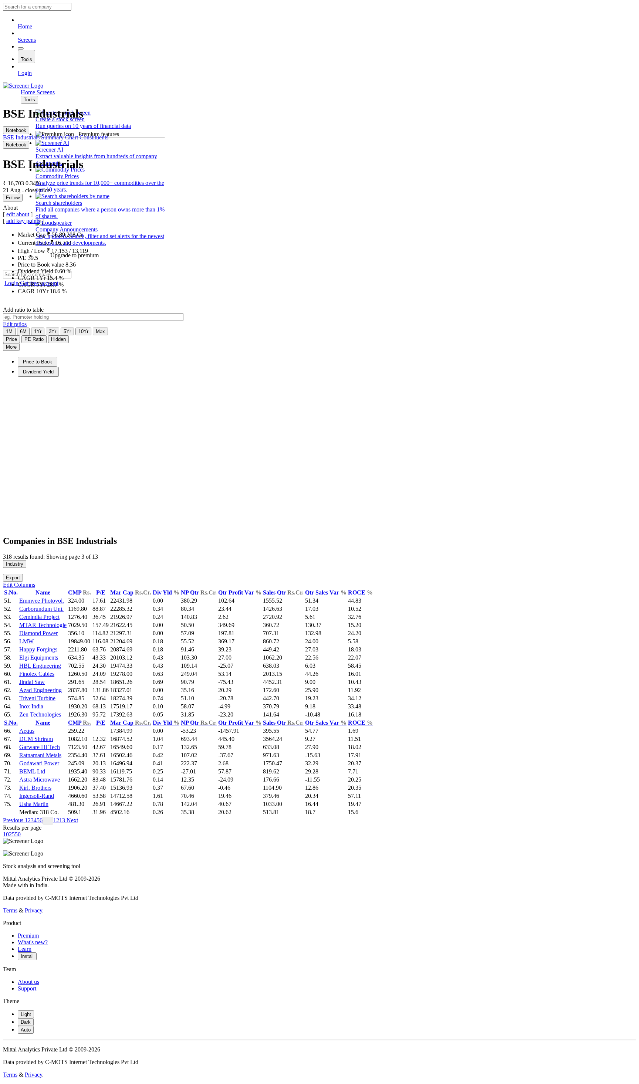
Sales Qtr (283, 592)
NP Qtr (199, 592)
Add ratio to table (23, 309)
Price (11, 339)
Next (71, 820)
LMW (26, 641)
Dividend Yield (38, 372)
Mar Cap (130, 592)
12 (56, 820)
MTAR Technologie (43, 625)
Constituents (94, 137)
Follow (13, 197)
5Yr (67, 331)
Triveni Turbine (37, 698)
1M (9, 331)
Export (13, 577)
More (11, 347)
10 (6, 834)
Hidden (58, 339)
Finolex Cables (36, 674)
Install (27, 956)
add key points (23, 221)
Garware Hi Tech (39, 747)
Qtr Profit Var (239, 592)
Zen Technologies (40, 714)
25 (12, 834)
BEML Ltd (32, 771)
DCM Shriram (36, 739)
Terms (10, 910)
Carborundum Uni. (41, 609)
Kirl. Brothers (35, 788)
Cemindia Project (39, 617)
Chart (71, 137)
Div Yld (166, 592)
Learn (24, 949)
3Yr (52, 331)
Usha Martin (33, 804)
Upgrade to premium (74, 255)
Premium (28, 935)
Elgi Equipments (38, 657)
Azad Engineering (40, 690)
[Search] (21, 48)
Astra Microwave (39, 779)
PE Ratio (34, 339)
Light (26, 1014)
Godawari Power (39, 763)
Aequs (26, 731)
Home (25, 26)
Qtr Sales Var (325, 592)
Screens (27, 40)
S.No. (11, 592)
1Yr (37, 331)
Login (25, 73)
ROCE (360, 592)
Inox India (31, 706)
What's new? (33, 942)
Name (43, 592)
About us (28, 982)
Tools (26, 59)
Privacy (33, 910)
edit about (17, 214)
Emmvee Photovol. (41, 600)
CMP (79, 592)
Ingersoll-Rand (36, 796)
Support (27, 988)
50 (18, 834)
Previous (14, 820)
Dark (26, 1022)
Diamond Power (38, 633)
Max (100, 331)
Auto (26, 1030)
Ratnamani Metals (40, 755)
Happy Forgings (38, 649)
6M (23, 331)
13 (62, 820)
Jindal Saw (32, 682)
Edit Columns (19, 585)
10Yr (83, 331)
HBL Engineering (40, 666)
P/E (100, 592)
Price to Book (37, 362)
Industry (14, 564)
